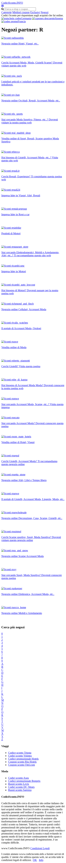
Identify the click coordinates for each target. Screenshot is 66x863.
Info (41, 860)
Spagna (59, 18)
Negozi (44, 12)
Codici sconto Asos (18, 777)
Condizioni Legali (40, 848)
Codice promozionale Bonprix (24, 781)
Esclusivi (35, 12)
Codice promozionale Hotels (23, 758)
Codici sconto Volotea (20, 755)
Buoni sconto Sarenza (19, 790)
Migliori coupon (21, 12)
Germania (26, 18)
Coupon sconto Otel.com (21, 764)
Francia (22, 21)
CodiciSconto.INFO (12, 2)
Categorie (6, 12)
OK (35, 860)
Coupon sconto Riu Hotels (22, 761)
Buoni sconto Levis (18, 784)
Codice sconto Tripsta (19, 752)
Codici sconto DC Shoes (21, 787)
